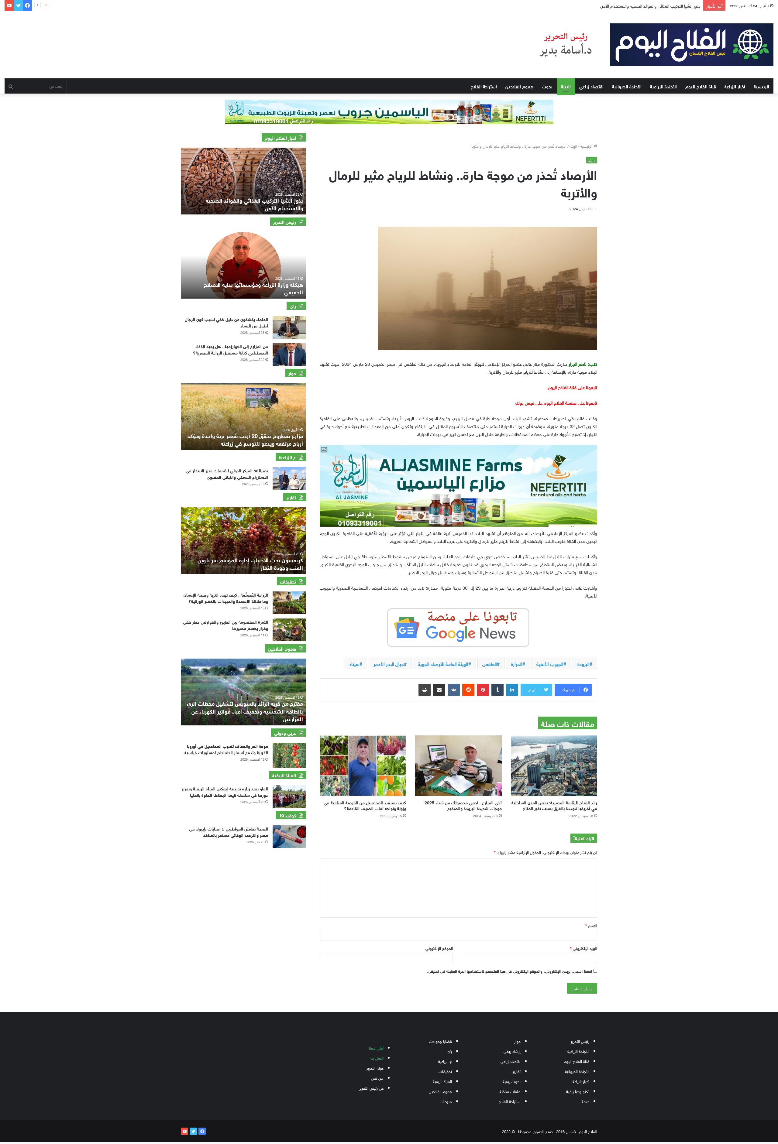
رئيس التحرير (580, 1040)
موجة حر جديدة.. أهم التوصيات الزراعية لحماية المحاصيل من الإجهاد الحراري (637, 5)
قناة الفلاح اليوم (700, 86)
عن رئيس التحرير (371, 1087)
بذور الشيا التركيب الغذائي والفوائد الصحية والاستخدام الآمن (254, 203)
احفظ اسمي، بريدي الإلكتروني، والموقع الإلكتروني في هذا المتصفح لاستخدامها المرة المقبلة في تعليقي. (509, 970)
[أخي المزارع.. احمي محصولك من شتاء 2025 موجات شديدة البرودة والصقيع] (458, 765)
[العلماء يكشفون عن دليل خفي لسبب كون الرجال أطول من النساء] (289, 327)
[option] (243, 181)
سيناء (354, 663)
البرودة (583, 663)
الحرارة (516, 663)
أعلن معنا (376, 1047)
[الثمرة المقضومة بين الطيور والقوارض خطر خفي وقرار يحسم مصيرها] (289, 629)
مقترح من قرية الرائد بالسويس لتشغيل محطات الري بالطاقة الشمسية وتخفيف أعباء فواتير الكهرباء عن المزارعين (245, 710)
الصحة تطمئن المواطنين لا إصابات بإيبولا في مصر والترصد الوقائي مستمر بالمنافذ (228, 831)
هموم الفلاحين (519, 86)
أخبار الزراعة (735, 86)
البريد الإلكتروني (583, 947)
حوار (517, 1040)
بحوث (547, 86)
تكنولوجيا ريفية (577, 1090)
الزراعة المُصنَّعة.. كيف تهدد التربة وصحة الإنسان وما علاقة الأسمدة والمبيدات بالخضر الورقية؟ (226, 598)
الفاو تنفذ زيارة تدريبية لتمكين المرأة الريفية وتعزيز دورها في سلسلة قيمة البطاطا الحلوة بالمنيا (224, 791)
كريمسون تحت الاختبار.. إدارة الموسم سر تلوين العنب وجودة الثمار (250, 563)
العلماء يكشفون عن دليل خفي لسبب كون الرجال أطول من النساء (226, 322)
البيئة (566, 86)
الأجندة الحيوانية (627, 86)
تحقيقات (445, 1070)
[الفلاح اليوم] (648, 44)
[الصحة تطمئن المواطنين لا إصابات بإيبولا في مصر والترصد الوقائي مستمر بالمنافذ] (289, 836)
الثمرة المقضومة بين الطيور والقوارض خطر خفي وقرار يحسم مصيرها (225, 625)
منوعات (446, 1101)
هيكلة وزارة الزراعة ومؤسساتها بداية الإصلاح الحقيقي (253, 287)
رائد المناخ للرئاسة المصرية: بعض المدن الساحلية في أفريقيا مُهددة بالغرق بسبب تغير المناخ (554, 805)
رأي (449, 1050)
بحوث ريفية (512, 1080)
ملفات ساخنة (510, 1090)
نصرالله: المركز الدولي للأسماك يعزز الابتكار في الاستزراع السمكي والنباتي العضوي (227, 473)
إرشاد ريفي (512, 1050)
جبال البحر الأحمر (389, 663)
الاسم (591, 925)
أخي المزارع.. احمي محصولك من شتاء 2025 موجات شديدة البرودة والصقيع (463, 805)
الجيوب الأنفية (549, 663)
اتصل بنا (377, 1057)
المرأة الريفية (442, 1080)
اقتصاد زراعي (591, 86)
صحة (585, 1101)
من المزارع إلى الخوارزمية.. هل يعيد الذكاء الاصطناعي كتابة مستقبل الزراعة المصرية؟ (230, 349)
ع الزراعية (445, 1060)
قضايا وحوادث (440, 1040)
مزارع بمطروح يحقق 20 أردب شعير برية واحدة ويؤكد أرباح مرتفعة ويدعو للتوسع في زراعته (245, 439)
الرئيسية (761, 86)
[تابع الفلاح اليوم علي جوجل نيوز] (458, 626)
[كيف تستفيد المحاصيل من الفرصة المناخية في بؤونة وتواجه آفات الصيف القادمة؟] (363, 765)
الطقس (489, 663)
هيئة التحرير (375, 1067)
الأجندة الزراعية (663, 86)
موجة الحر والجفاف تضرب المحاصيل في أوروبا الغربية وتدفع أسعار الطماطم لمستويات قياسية (226, 749)
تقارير (517, 1070)
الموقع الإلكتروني (439, 947)
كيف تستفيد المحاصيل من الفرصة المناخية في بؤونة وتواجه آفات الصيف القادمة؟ (365, 805)
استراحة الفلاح (484, 86)
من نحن (377, 1077)
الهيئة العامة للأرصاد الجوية (443, 663)
